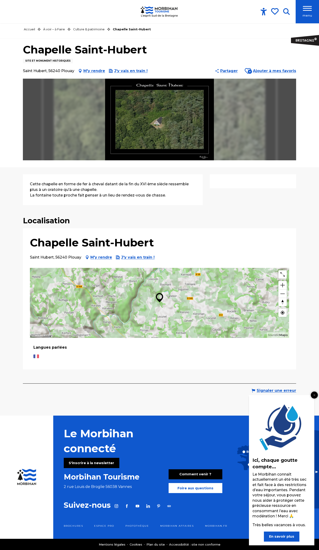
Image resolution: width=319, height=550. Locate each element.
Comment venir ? (195, 474)
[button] (286, 11)
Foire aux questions (195, 488)
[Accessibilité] (263, 11)
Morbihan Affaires (177, 525)
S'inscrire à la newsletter (91, 463)
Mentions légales (112, 544)
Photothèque (137, 525)
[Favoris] (275, 11)
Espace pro (104, 525)
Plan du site (156, 544)
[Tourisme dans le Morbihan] (159, 11)
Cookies (136, 544)
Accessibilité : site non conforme (194, 544)
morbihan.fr (216, 525)
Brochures (73, 525)
